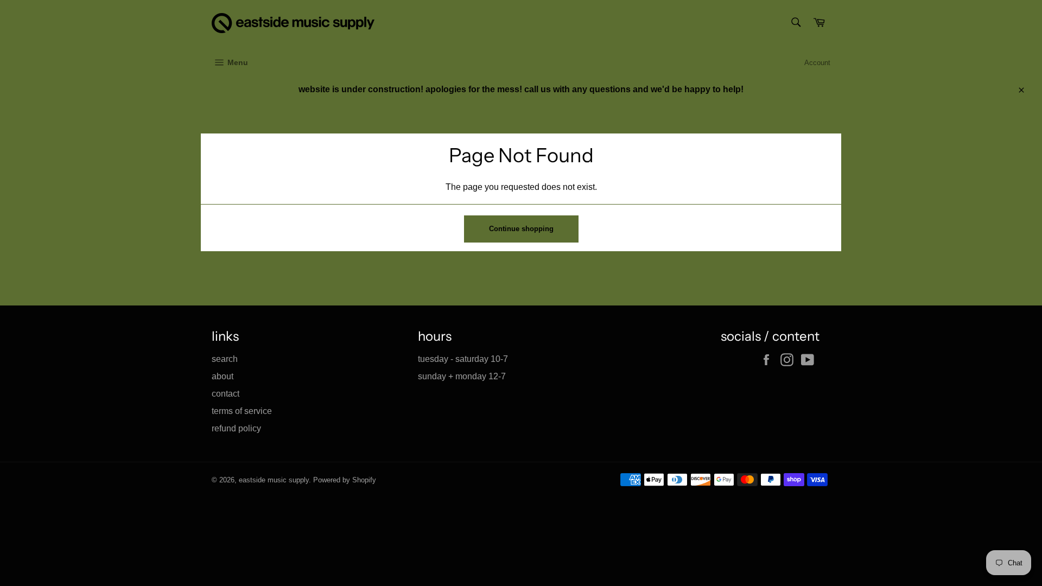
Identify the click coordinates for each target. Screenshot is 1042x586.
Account (817, 63)
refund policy (236, 428)
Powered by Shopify (344, 480)
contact (225, 393)
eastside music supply (274, 480)
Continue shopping (521, 229)
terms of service (242, 411)
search (225, 359)
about (222, 376)
